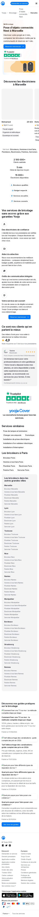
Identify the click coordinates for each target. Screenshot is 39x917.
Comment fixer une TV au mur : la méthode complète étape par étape (16, 718)
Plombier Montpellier (11, 608)
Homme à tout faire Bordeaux (14, 628)
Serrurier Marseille (11, 504)
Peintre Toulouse (10, 546)
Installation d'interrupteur (13, 447)
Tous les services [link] (18, 913)
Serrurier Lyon (9, 527)
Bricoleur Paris (9, 458)
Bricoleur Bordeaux (11, 625)
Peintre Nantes (9, 592)
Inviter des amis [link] (7, 870)
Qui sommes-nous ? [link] (9, 886)
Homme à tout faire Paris (13, 462)
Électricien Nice (9, 566)
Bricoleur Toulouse (11, 534)
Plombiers (6, 152)
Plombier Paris (9, 466)
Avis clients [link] (6, 867)
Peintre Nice (8, 569)
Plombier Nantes (10, 586)
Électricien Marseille (11, 498)
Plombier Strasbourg (11, 654)
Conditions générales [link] (28, 872)
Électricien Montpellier (12, 611)
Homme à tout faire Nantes (13, 583)
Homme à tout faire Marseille (14, 492)
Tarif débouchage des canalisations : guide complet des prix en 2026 (17, 746)
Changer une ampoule (12, 435)
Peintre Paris (8, 470)
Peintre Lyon (8, 524)
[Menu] (36, 3)
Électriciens (15, 152)
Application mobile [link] (8, 859)
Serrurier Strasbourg (11, 663)
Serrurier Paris (23, 470)
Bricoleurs (14, 149)
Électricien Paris (25, 466)
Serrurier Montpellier (11, 617)
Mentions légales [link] (27, 880)
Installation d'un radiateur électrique (17, 443)
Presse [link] (23, 870)
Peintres (24, 152)
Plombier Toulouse (11, 540)
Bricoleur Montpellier (12, 602)
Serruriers (33, 152)
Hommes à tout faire (28, 149)
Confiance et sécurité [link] (28, 862)
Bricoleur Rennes (10, 671)
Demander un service (19, 3)
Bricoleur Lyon (9, 512)
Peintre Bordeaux (10, 637)
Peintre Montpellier (11, 614)
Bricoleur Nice (9, 557)
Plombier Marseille (11, 495)
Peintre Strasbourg (11, 660)
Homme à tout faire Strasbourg (15, 651)
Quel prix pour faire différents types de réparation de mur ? (18, 773)
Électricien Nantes (10, 589)
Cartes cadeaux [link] (7, 875)
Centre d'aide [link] (26, 854)
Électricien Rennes (11, 680)
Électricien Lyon (10, 521)
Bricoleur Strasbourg (11, 648)
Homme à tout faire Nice (12, 560)
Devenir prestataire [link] (8, 856)
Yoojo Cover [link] (25, 856)
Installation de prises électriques (16, 439)
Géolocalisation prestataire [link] (7, 879)
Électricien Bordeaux (11, 634)
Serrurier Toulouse (11, 549)
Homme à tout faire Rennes (14, 674)
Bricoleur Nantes (10, 580)
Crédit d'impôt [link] (26, 859)
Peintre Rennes (9, 683)
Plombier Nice (9, 563)
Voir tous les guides (11, 824)
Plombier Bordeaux (11, 631)
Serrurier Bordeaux (11, 640)
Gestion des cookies (28, 883)
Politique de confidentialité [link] (26, 876)
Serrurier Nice (9, 572)
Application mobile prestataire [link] (8, 863)
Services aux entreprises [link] (25, 866)
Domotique (29, 435)
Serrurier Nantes (10, 595)
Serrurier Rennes (10, 686)
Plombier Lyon (9, 518)
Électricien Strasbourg (12, 657)
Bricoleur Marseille (11, 489)
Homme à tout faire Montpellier (15, 605)
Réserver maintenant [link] (13, 46)
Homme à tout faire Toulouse (14, 537)
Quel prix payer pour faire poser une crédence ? (17, 803)
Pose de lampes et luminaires (15, 431)
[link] (3, 838)
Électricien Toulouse (11, 543)
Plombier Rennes (10, 677)
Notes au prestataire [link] (9, 883)
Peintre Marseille (10, 501)
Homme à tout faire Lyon (13, 515)
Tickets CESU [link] (6, 872)
